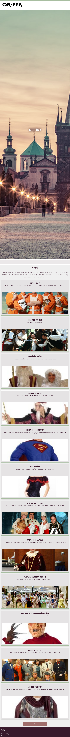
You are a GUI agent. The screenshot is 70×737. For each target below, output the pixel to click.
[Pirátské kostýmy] (35, 350)
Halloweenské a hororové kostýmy (35, 613)
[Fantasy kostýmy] (35, 423)
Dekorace (4, 735)
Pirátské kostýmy (35, 320)
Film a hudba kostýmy (35, 430)
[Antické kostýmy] (35, 717)
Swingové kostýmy (35, 650)
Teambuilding (5, 734)
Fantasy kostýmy (35, 393)
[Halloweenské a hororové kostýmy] (35, 644)
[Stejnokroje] (35, 313)
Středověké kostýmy (35, 503)
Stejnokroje (35, 283)
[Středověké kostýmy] (35, 533)
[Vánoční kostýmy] (35, 387)
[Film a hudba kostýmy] (35, 460)
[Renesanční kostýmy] (35, 570)
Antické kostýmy (35, 687)
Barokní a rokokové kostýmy (35, 576)
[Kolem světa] (35, 497)
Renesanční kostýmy (35, 540)
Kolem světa (35, 466)
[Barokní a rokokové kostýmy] (35, 607)
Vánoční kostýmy (35, 356)
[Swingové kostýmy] (35, 680)
